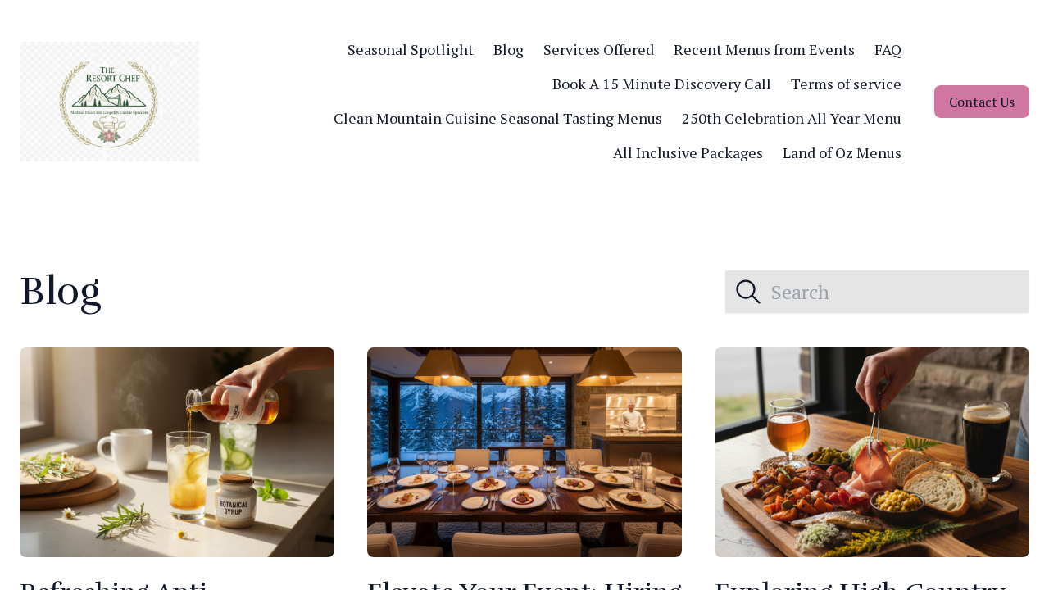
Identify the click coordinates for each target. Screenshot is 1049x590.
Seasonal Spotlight (410, 49)
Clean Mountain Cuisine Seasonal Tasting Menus (498, 118)
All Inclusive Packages (688, 152)
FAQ (887, 49)
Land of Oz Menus (842, 152)
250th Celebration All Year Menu (791, 118)
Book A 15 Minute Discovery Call (661, 83)
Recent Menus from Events (764, 49)
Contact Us (982, 102)
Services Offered (598, 49)
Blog (508, 49)
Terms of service (846, 83)
